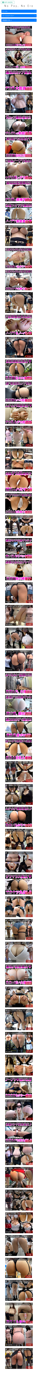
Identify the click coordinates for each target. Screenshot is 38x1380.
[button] (19, 11)
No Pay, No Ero (19, 6)
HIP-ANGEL (8, 2)
